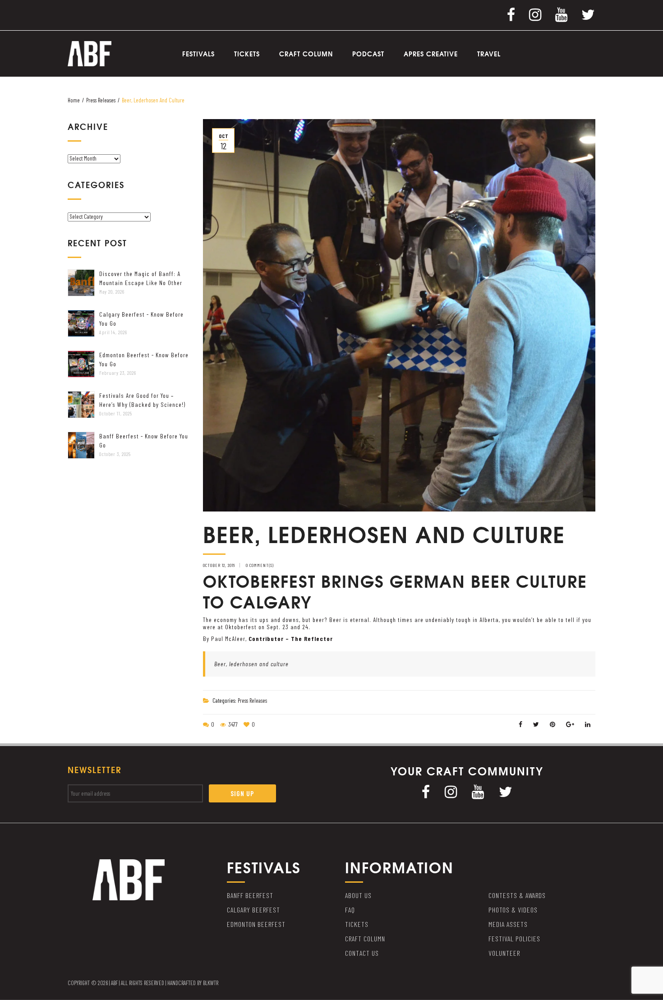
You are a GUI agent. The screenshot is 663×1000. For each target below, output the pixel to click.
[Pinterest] (553, 724)
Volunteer (504, 953)
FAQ (350, 909)
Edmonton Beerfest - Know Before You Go (144, 359)
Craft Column (306, 54)
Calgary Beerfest (253, 909)
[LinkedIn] (588, 724)
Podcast (368, 54)
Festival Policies (514, 938)
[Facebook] (511, 14)
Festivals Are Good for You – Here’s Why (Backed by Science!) (142, 400)
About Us (358, 895)
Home (74, 100)
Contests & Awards (517, 895)
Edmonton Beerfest (256, 924)
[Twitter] (588, 14)
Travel (489, 54)
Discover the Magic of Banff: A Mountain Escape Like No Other (140, 278)
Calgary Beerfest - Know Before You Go (141, 318)
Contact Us (362, 953)
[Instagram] (535, 14)
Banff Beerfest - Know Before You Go (143, 440)
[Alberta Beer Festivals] (89, 52)
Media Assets (508, 924)
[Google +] (570, 724)
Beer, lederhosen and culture (251, 664)
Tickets (247, 54)
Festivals (198, 54)
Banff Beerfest (250, 895)
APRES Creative (431, 54)
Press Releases (100, 100)
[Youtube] (561, 14)
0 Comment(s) (260, 565)
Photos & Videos (513, 909)
